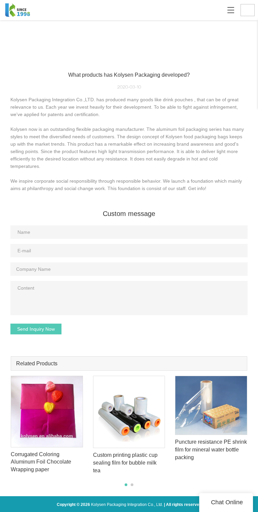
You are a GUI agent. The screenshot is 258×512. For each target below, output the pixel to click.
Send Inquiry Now (36, 329)
